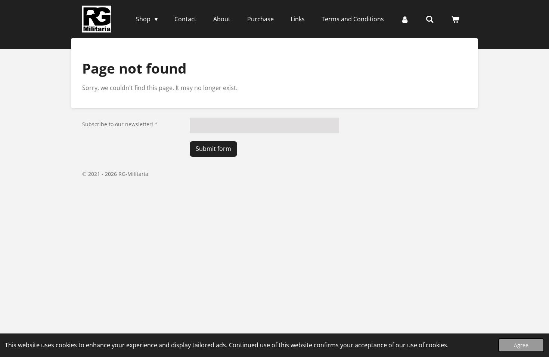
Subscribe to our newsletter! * (120, 124)
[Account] (404, 19)
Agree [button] (521, 345)
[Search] (429, 19)
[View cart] (455, 19)
